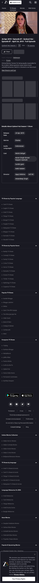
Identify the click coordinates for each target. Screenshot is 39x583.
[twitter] (21, 405)
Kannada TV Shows (9, 237)
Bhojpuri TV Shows (8, 233)
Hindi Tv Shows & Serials (10, 469)
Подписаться (16, 2)
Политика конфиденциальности (19, 416)
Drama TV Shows (8, 276)
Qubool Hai (6, 370)
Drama (8, 59)
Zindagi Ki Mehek (8, 327)
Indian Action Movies (9, 450)
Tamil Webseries (8, 501)
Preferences (28, 420)
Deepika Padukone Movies (11, 524)
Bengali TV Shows (8, 221)
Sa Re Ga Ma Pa (8, 366)
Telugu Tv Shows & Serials (11, 477)
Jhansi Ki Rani (7, 323)
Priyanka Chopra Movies (10, 540)
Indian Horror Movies (9, 442)
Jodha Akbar (7, 358)
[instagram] (16, 405)
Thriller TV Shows (8, 280)
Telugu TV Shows (8, 217)
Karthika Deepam (8, 382)
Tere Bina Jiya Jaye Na (9, 315)
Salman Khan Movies (9, 528)
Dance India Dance (9, 374)
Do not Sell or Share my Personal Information (18, 424)
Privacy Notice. (19, 574)
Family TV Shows (8, 260)
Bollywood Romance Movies (11, 458)
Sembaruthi (6, 331)
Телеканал (10, 412)
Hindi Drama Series (9, 509)
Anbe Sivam (6, 319)
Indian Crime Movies (9, 454)
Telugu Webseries (8, 505)
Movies (22, 8)
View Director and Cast (9, 71)
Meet (4, 335)
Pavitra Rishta (7, 362)
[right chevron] (4, 90)
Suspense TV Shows (9, 288)
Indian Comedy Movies (10, 446)
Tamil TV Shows (8, 205)
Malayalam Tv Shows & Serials (12, 485)
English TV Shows (8, 209)
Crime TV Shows (8, 264)
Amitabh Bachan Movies (10, 532)
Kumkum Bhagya (8, 350)
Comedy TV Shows (8, 256)
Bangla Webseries (8, 513)
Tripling (5, 347)
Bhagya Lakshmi (8, 303)
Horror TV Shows (8, 268)
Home (4, 8)
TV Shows (13, 8)
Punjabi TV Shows (8, 225)
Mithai (5, 307)
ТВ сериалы (31, 45)
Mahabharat (7, 354)
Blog (26, 428)
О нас (20, 412)
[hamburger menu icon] (35, 2)
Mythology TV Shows (9, 284)
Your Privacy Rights (18, 579)
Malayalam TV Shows (9, 229)
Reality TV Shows (8, 252)
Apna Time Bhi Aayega (10, 311)
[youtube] (27, 405)
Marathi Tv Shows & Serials (11, 481)
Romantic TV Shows (9, 272)
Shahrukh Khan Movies (10, 536)
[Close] (34, 554)
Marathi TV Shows (8, 241)
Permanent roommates (10, 378)
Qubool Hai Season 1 (9, 45)
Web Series (32, 8)
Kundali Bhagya (8, 300)
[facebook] (10, 405)
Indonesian (16, 57)
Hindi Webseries (8, 497)
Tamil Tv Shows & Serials (10, 473)
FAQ (29, 412)
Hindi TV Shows (7, 213)
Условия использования (12, 420)
